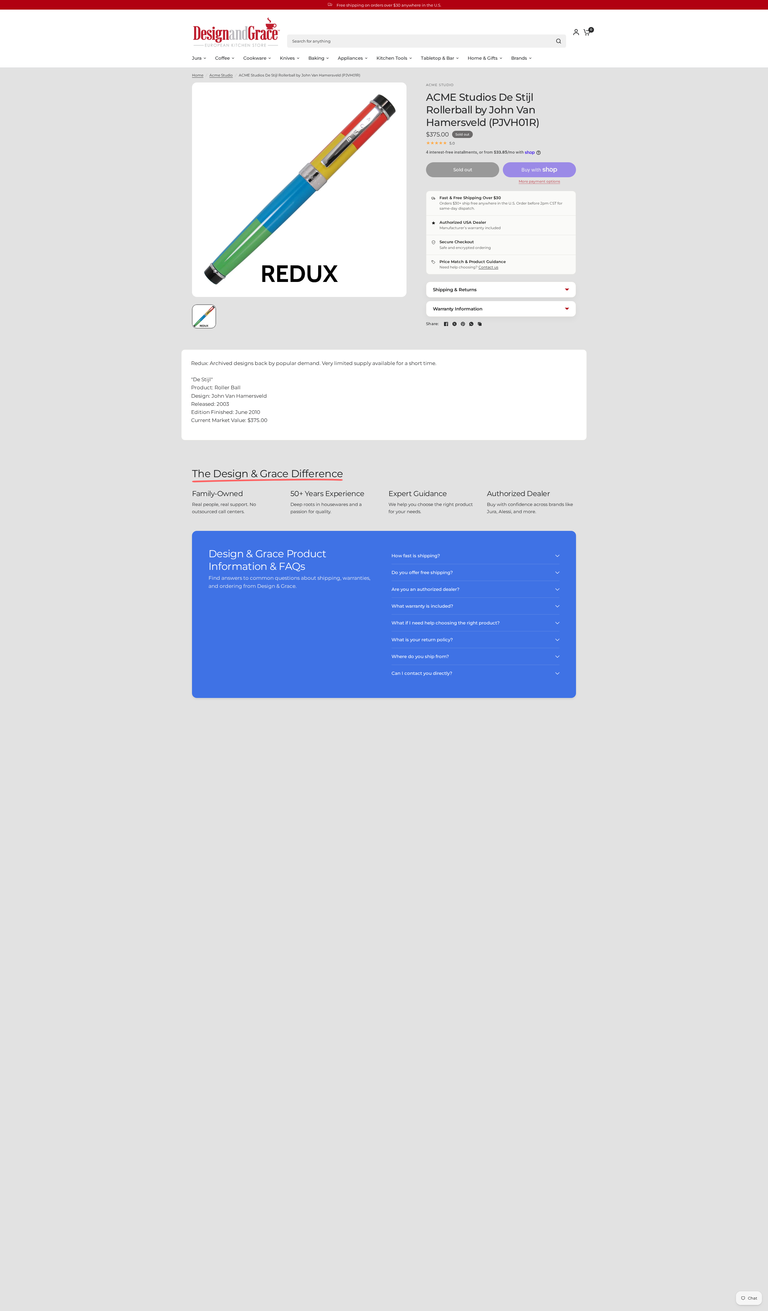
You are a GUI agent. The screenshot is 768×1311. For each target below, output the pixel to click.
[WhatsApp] (471, 324)
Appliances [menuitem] (350, 58)
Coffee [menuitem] (222, 58)
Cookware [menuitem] (254, 58)
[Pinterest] (462, 324)
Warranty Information (457, 309)
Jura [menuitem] (197, 58)
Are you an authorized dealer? (426, 589)
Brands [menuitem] (519, 58)
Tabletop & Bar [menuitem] (437, 58)
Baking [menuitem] (316, 58)
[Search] (558, 41)
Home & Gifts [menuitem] (483, 58)
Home (197, 75)
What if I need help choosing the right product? (446, 623)
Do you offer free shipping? (422, 572)
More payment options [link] (539, 181)
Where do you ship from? (420, 656)
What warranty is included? (422, 606)
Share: (432, 324)
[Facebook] (446, 324)
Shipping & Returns (455, 289)
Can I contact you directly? (422, 673)
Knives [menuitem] (287, 58)
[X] (454, 324)
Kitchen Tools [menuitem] (391, 58)
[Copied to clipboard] (479, 324)
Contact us (488, 267)
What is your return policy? (422, 639)
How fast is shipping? (416, 555)
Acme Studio (221, 75)
